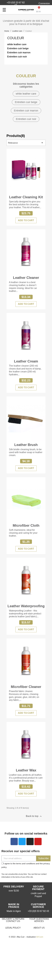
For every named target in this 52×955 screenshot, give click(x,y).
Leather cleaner (26, 278)
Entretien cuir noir (17, 56)
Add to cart (26, 220)
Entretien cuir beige (18, 48)
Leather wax (26, 770)
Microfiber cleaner (26, 687)
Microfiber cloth (26, 525)
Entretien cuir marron (18, 52)
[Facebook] (14, 841)
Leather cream (26, 361)
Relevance (26, 143)
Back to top (34, 816)
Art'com (39, 937)
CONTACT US (13, 921)
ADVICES (39, 921)
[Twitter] (22, 841)
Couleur (15, 38)
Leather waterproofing (26, 606)
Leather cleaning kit (26, 197)
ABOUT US (39, 927)
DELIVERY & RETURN (13, 919)
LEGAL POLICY (13, 927)
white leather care (16, 44)
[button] (14, 4)
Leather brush (26, 445)
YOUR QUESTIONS (39, 919)
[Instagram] (30, 841)
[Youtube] (38, 841)
